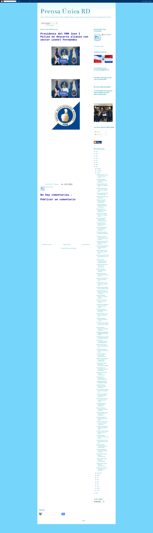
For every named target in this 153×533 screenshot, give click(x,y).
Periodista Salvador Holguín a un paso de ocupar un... (102, 297)
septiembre (99, 473)
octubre (98, 173)
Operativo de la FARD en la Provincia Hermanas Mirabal (103, 306)
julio (98, 477)
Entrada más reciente (46, 244)
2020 (96, 164)
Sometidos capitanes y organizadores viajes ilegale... (102, 418)
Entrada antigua (85, 244)
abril (98, 483)
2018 (96, 493)
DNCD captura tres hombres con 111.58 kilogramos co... (102, 210)
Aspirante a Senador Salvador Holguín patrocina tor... (101, 201)
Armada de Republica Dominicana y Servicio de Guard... (102, 451)
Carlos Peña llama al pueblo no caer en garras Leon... (101, 224)
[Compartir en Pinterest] (72, 184)
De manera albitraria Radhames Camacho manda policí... (102, 206)
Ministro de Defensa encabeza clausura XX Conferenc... (102, 409)
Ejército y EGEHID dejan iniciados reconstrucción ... (102, 374)
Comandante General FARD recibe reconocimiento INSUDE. (103, 364)
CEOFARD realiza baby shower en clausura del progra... (103, 351)
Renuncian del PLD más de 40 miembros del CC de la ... (103, 256)
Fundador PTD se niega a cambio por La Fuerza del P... (102, 284)
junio (98, 479)
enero (98, 490)
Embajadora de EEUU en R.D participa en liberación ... (102, 469)
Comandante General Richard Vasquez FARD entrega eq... (102, 292)
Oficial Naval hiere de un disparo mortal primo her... (102, 315)
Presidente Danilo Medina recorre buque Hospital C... (102, 324)
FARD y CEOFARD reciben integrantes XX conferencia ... (102, 414)
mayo (98, 481)
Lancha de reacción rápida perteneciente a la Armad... (102, 432)
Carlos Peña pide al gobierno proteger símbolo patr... (101, 386)
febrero (98, 488)
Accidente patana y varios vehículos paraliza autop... (102, 176)
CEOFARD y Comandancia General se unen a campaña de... (102, 423)
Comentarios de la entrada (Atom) (68, 248)
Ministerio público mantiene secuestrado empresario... (102, 329)
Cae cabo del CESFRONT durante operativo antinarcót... (102, 395)
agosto (98, 475)
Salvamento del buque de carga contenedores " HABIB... (102, 428)
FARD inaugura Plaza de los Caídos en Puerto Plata (102, 252)
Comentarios (99, 134)
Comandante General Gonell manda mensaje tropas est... (102, 238)
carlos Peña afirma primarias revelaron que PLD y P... (103, 437)
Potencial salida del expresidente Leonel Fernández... (102, 310)
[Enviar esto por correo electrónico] (65, 184)
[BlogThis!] (66, 184)
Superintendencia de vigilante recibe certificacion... (101, 404)
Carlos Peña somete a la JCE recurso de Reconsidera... (102, 266)
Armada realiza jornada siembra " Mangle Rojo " (102, 233)
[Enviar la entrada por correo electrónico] (62, 184)
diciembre (99, 168)
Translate (51, 25)
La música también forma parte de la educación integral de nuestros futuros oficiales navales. (103, 92)
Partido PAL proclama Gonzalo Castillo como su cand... (102, 320)
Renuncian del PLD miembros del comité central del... (102, 181)
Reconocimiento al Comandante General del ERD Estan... (102, 369)
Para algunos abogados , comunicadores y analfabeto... (102, 229)
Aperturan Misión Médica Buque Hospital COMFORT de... (102, 360)
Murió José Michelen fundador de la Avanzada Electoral (101, 220)
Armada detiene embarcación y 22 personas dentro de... (102, 378)
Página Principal (66, 244)
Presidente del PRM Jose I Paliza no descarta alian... (102, 279)
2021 (96, 162)
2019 (96, 166)
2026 (96, 151)
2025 (96, 154)
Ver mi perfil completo (99, 46)
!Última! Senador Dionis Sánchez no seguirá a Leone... (102, 215)
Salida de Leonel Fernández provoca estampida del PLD (101, 261)
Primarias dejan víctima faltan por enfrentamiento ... (102, 460)
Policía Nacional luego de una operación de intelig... (102, 400)
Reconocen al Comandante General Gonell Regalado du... (102, 341)
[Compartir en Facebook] (70, 184)
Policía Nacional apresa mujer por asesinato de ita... (102, 346)
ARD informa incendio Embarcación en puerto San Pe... (102, 275)
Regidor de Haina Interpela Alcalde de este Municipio (102, 446)
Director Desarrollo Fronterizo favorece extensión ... (101, 270)
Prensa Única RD (65, 11)
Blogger (83, 520)
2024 (96, 156)
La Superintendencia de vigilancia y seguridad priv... (102, 185)
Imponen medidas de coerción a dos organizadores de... (102, 355)
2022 (96, 160)
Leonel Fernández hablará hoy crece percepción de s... (102, 391)
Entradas (98, 131)
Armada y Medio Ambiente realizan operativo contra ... (103, 247)
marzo (98, 486)
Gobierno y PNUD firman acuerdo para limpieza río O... (102, 190)
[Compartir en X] (68, 184)
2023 (96, 158)
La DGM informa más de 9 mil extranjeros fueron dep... (102, 441)
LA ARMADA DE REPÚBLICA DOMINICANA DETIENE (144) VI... (102, 333)
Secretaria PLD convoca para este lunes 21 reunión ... (102, 301)
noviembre (99, 170)
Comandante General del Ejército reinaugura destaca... (102, 242)
